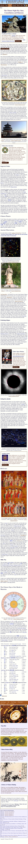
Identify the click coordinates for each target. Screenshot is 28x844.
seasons (25, 637)
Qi (8, 702)
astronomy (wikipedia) (9, 814)
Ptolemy (20, 62)
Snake (13, 691)
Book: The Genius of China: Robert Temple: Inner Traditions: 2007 (12, 833)
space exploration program (18, 356)
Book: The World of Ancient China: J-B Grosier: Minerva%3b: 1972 (13, 835)
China (6, 5)
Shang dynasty (14, 186)
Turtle (10, 679)
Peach (12, 529)
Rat (14, 664)
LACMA (15, 519)
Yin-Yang (13, 702)
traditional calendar (5, 48)
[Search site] (25, 5)
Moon (14, 653)
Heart (10, 653)
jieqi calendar (4, 640)
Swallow (14, 665)
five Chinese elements (18, 220)
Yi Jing (12, 704)
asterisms (4, 54)
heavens (2, 182)
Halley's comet (4, 581)
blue (4, 645)
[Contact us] (26, 5)
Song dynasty (5, 554)
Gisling (3, 291)
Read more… (18, 41)
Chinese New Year (18, 525)
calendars (23, 404)
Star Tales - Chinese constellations (11, 836)
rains (15, 574)
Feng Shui (12, 547)
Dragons (3, 704)
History (18, 5)
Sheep (13, 685)
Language (14, 5)
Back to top (4, 696)
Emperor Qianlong (21, 333)
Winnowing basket (12, 656)
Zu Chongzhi (4, 294)
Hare (12, 651)
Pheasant (14, 674)
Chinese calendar (12, 112)
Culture (9, 5)
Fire (14, 654)
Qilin (16, 659)
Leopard (17, 656)
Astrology (3, 702)
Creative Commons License (20, 104)
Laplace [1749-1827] (16, 233)
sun (1, 535)
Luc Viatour (18, 395)
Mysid (5, 619)
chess (4, 543)
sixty (6, 523)
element (19, 643)
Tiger (12, 654)
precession (9, 297)
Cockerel (15, 676)
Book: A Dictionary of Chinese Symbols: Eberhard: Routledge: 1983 (13, 819)
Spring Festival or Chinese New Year (13, 40)
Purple (21, 189)
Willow (10, 687)
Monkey (15, 679)
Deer (13, 687)
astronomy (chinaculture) (9, 811)
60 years (25, 337)
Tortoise (4, 657)
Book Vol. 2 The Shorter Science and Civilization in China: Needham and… (14, 816)
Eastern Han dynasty (21, 628)
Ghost (10, 685)
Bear (15, 667)
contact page (16, 800)
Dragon (7, 645)
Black (2, 657)
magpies (13, 571)
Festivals (20, 702)
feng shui (25, 632)
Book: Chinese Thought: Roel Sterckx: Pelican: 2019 (10, 826)
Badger (12, 650)
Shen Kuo (24, 316)
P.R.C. (22, 5)
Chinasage (2, 5)
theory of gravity (19, 301)
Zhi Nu (5, 563)
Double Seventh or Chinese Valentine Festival (11, 565)
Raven (12, 677)
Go (7, 704)
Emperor (17, 174)
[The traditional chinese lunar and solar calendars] (14, 32)
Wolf (12, 671)
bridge (5, 571)
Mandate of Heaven (5, 333)
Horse (12, 688)
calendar (13, 35)
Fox (12, 653)
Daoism (11, 544)
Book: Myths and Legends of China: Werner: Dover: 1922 (11, 827)
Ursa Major (23, 535)
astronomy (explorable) (9, 813)
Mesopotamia (4, 64)
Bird (7, 682)
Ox (9, 661)
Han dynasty (4, 75)
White (2, 670)
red (4, 227)
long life (16, 546)
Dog (12, 673)
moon (3, 535)
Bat (11, 662)
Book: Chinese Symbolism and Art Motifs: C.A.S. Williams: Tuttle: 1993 (13, 823)
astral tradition (11, 562)
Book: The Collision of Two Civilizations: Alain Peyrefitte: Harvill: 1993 (13, 830)
